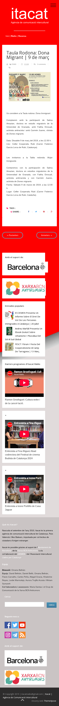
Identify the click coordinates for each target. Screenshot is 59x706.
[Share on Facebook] (28, 212)
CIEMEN (21, 554)
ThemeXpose (50, 700)
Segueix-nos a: (12, 616)
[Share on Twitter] (36, 212)
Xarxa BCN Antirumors (27, 550)
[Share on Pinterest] (44, 212)
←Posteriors (12, 235)
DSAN (14, 64)
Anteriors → (46, 235)
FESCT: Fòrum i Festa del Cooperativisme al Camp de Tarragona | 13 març (27, 348)
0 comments (41, 64)
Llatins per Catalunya (11, 557)
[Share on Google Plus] (52, 212)
